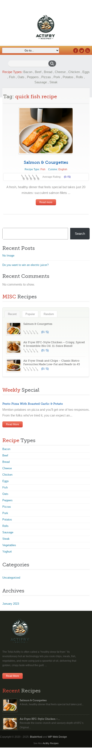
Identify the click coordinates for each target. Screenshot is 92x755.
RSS (87, 50)
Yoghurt (7, 551)
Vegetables (9, 545)
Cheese (60, 72)
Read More (12, 424)
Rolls (79, 77)
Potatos (68, 77)
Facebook (75, 50)
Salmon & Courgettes (46, 162)
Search (80, 233)
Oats (21, 77)
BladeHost (36, 736)
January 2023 (10, 603)
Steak (53, 82)
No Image (8, 255)
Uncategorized (11, 577)
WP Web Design (57, 736)
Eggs (86, 72)
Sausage (40, 82)
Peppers (33, 77)
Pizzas (46, 77)
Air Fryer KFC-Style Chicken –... (40, 718)
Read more (45, 202)
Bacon (27, 72)
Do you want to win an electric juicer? (25, 265)
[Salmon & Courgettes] (45, 130)
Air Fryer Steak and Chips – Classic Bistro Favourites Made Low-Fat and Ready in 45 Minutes (51, 364)
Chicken (74, 72)
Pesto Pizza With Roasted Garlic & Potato (32, 403)
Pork (56, 77)
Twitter (81, 50)
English (62, 169)
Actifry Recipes (51, 743)
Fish (12, 77)
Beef (38, 72)
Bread (48, 72)
